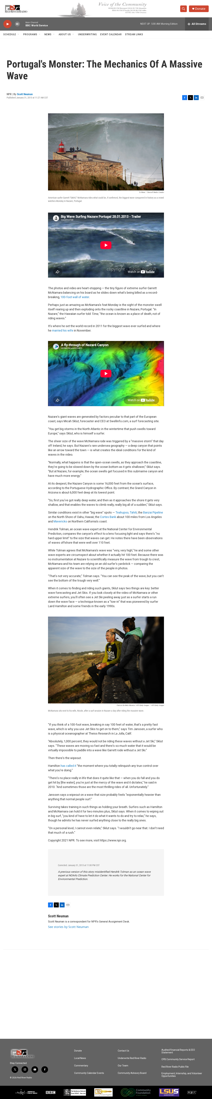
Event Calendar (111, 34)
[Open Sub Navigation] (18, 34)
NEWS (48, 34)
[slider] (22, 24)
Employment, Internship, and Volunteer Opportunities (181, 1074)
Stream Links (134, 34)
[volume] (17, 24)
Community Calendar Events (89, 1073)
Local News (80, 1058)
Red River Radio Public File (175, 1067)
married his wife (62, 330)
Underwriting (87, 34)
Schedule (9, 34)
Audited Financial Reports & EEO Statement (178, 1051)
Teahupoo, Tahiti (126, 512)
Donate (200, 8)
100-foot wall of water (74, 297)
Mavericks (60, 521)
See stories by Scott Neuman (68, 927)
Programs (30, 34)
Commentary (81, 1065)
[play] (7, 24)
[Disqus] (106, 994)
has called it (68, 765)
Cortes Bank (108, 517)
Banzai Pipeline (153, 512)
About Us (65, 34)
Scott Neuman (25, 94)
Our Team (123, 1065)
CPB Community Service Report (178, 1059)
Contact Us (123, 1051)
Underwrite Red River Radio (132, 1058)
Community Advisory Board (132, 1073)
